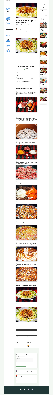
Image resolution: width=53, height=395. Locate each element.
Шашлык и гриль (8, 36)
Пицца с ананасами (8, 46)
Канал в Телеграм (24, 390)
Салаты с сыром (8, 16)
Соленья (7, 9)
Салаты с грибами (8, 19)
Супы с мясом (7, 22)
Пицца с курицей (8, 45)
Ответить (18, 377)
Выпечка (7, 49)
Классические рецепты (8, 35)
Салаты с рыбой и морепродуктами (8, 13)
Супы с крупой (7, 24)
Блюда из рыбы (8, 33)
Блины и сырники (9, 47)
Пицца (7, 39)
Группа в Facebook (20, 390)
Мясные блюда (7, 30)
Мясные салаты (8, 18)
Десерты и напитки (9, 52)
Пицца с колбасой (8, 41)
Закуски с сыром (8, 8)
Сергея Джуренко (8, 0)
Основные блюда (9, 29)
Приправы (7, 10)
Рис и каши (7, 34)
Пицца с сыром (8, 40)
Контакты (32, 390)
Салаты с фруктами (8, 17)
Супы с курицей (8, 23)
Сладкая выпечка (8, 50)
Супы (7, 20)
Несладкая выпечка (8, 51)
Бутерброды (7, 7)
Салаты (7, 11)
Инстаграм (28, 390)
